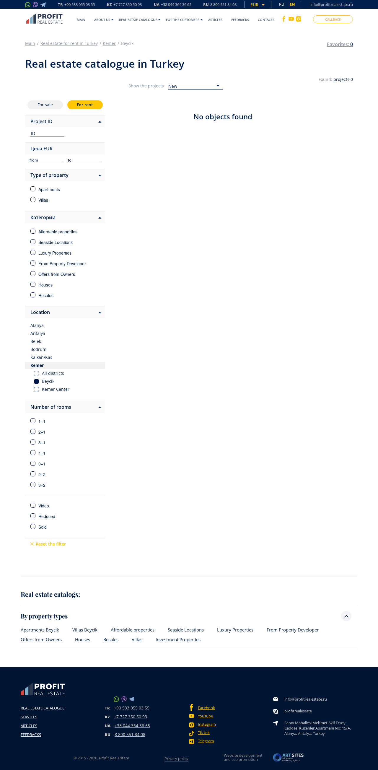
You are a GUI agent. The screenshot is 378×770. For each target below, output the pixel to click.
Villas (137, 639)
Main (81, 19)
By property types (44, 616)
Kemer (109, 43)
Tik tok (204, 733)
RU (220, 5)
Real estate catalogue (138, 19)
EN (292, 4)
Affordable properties (132, 630)
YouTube (205, 716)
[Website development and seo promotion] (288, 759)
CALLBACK (333, 19)
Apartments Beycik (40, 630)
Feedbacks (240, 19)
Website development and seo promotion (243, 757)
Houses (82, 639)
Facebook (206, 708)
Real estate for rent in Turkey (69, 43)
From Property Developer (293, 630)
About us (102, 19)
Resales (110, 639)
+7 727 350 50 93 (130, 716)
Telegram (206, 741)
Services (29, 716)
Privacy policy (176, 758)
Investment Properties (178, 639)
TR (76, 5)
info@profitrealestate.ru (331, 4)
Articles (215, 19)
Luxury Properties (235, 630)
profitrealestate (298, 711)
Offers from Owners (41, 639)
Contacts (266, 19)
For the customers (182, 19)
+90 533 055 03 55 (131, 708)
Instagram (207, 724)
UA (172, 5)
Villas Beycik (84, 630)
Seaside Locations (186, 630)
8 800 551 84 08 (130, 734)
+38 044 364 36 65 (132, 725)
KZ (124, 5)
